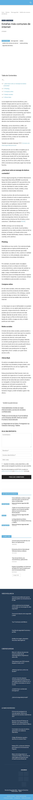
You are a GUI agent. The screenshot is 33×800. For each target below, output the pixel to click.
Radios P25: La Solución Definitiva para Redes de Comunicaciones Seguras (21, 747)
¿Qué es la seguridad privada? (20, 697)
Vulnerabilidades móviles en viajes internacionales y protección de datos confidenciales (14, 410)
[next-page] (5, 529)
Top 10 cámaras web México (19, 622)
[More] (23, 35)
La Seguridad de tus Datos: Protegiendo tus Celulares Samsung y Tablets (21, 520)
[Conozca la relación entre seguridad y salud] (6, 616)
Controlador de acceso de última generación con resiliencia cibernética (20, 730)
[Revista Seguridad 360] (16, 2)
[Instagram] (24, 784)
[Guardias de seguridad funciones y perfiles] (6, 633)
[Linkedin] (11, 35)
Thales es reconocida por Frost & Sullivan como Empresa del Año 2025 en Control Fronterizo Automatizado (15, 417)
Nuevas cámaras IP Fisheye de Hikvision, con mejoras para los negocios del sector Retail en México (21, 722)
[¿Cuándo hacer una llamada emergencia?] (6, 691)
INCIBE (23, 221)
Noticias (7, 12)
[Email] (19, 35)
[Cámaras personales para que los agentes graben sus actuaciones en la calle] (6, 599)
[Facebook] (3, 35)
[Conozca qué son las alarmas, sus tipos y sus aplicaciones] (6, 543)
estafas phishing (24, 43)
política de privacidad (7, 471)
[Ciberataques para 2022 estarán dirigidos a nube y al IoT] (6, 664)
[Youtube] (26, 779)
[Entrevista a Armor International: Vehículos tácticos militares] (6, 552)
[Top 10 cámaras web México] (6, 624)
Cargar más (16, 575)
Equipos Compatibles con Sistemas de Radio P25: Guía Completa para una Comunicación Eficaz (21, 568)
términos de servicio (19, 471)
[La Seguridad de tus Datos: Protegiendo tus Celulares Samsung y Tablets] (6, 521)
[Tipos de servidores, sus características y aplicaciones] (6, 560)
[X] (7, 35)
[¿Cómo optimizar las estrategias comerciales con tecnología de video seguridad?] (6, 608)
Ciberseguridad (14, 12)
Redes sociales (9, 94)
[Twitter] (26, 774)
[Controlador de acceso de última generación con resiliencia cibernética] (6, 731)
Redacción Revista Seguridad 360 (20, 503)
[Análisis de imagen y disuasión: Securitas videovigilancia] (6, 641)
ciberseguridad (14, 40)
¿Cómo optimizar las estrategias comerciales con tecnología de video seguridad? (21, 607)
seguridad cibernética (7, 45)
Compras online (9, 91)
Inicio (3, 12)
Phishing (7, 88)
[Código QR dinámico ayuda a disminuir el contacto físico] (6, 740)
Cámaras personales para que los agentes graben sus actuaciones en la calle (21, 598)
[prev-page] (3, 529)
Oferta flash (8, 97)
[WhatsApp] (15, 35)
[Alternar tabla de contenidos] (3, 80)
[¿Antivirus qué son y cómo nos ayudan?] (6, 672)
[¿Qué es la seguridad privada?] (6, 700)
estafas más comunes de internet (10, 43)
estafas (21, 40)
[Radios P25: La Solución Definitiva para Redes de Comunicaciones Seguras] (6, 748)
